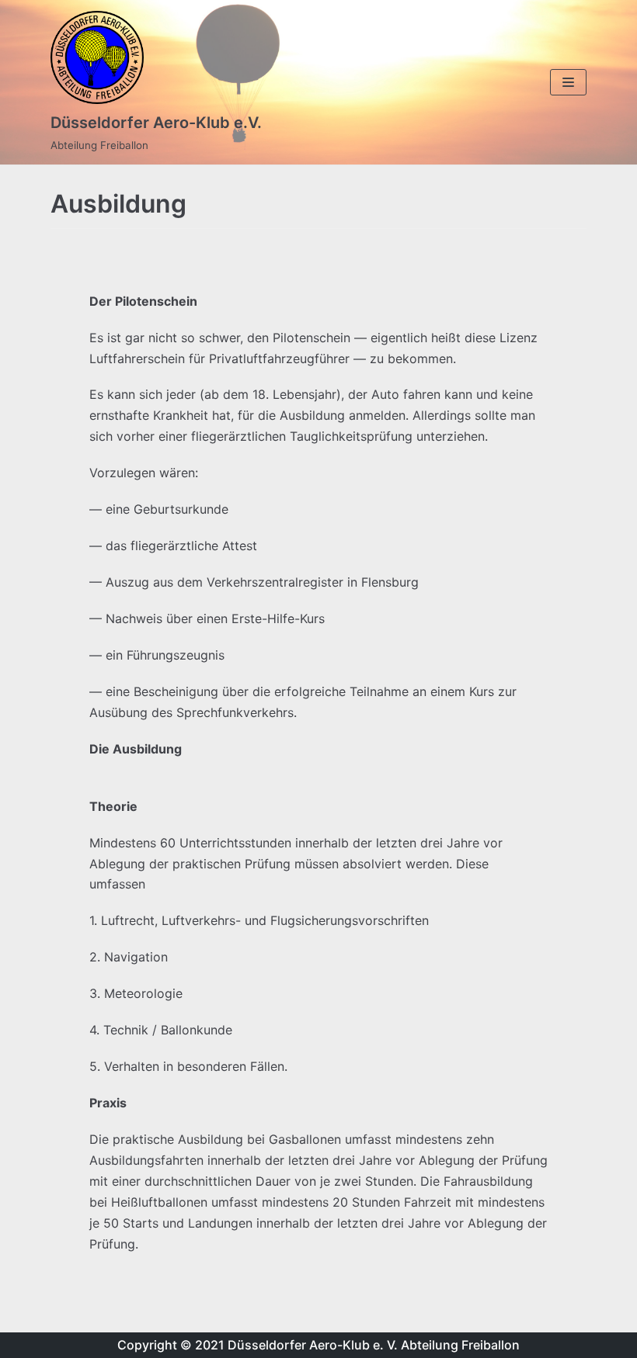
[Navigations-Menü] (568, 82)
